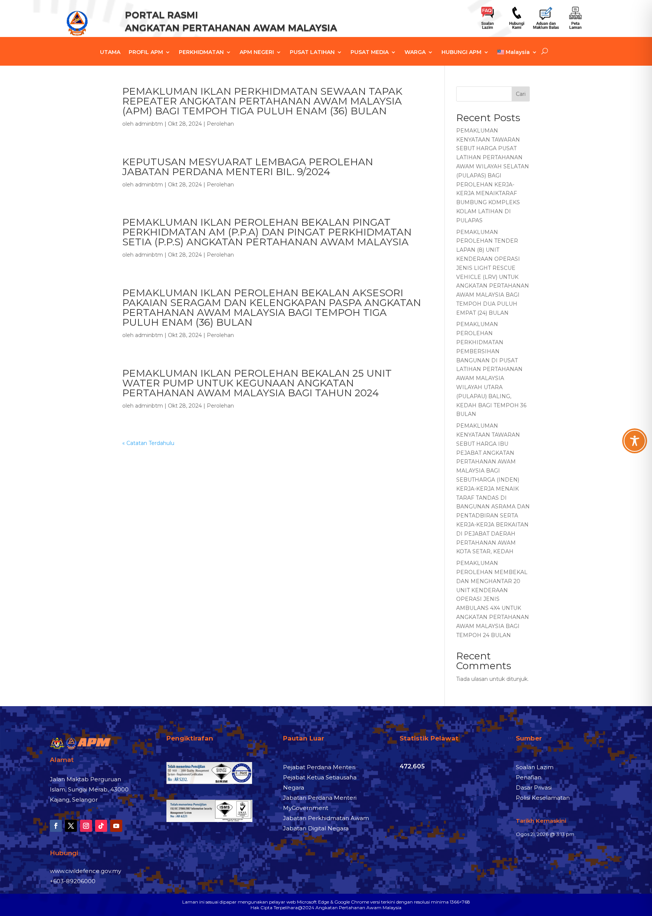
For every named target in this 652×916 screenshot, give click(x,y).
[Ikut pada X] (71, 826)
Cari (521, 94)
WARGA (415, 52)
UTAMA (110, 52)
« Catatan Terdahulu (148, 443)
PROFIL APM (146, 52)
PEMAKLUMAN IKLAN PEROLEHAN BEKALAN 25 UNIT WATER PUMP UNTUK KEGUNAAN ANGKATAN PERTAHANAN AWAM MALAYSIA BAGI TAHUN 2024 (257, 383)
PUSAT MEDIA (370, 52)
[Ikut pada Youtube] (116, 826)
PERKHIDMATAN (201, 52)
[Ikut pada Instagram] (86, 826)
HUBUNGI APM (461, 52)
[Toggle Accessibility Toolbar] (634, 441)
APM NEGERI (257, 52)
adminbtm (149, 123)
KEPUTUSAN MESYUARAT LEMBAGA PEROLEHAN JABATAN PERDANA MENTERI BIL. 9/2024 (247, 167)
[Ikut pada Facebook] (56, 826)
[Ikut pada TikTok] (101, 826)
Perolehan (220, 123)
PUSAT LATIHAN (312, 52)
